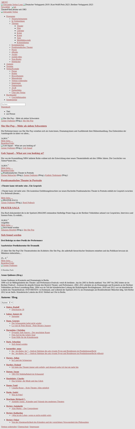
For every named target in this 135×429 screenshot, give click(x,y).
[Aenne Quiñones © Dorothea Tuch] (9, 265)
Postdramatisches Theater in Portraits (21, 180)
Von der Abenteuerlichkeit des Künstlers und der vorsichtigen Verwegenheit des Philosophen (50, 422)
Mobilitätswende (24, 40)
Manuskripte (17, 78)
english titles (17, 57)
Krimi (19, 33)
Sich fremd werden (11, 235)
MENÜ (4, 2)
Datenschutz (17, 85)
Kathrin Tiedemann (53, 175)
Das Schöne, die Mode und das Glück (27, 381)
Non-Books (16, 59)
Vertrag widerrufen (19, 81)
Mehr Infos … (7, 141)
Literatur (20, 30)
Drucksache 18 (18, 309)
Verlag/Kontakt (12, 69)
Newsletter (5, 7)
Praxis (14, 50)
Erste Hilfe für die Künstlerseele (25, 337)
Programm (10, 16)
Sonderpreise (11, 100)
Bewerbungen (17, 76)
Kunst (19, 35)
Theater (20, 26)
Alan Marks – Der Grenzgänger (25, 408)
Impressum (16, 83)
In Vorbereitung (18, 21)
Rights (14, 73)
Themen (15, 23)
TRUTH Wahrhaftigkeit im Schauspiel (28, 374)
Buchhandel (11, 95)
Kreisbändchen (18, 45)
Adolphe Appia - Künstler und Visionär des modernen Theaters (38, 401)
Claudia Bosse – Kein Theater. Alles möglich (30, 388)
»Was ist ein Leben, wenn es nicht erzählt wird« (31, 415)
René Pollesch (29, 202)
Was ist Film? (17, 395)
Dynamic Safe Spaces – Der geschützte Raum (31, 332)
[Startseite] (9, 12)
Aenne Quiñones (8, 121)
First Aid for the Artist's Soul (23, 335)
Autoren (9, 64)
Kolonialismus (23, 42)
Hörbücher (16, 61)
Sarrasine (15, 316)
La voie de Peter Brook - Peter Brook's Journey (31, 325)
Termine (9, 66)
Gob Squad (27, 148)
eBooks (15, 52)
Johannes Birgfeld (8, 230)
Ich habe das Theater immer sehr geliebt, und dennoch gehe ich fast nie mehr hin (45, 367)
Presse (14, 71)
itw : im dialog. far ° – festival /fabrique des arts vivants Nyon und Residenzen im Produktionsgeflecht (54, 351)
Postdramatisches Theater (22, 47)
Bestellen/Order (7, 143)
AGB (14, 88)
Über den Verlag (18, 92)
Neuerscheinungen (19, 19)
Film (19, 28)
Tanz (19, 38)
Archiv (14, 54)
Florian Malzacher (8, 175)
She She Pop (28, 121)
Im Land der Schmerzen (22, 360)
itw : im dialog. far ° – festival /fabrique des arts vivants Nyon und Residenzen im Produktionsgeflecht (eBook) (58, 353)
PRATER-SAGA (10, 207)
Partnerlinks (16, 90)
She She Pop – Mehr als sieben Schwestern (24, 125)
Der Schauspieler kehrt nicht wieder (26, 323)
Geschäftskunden (19, 97)
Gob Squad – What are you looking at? (22, 153)
